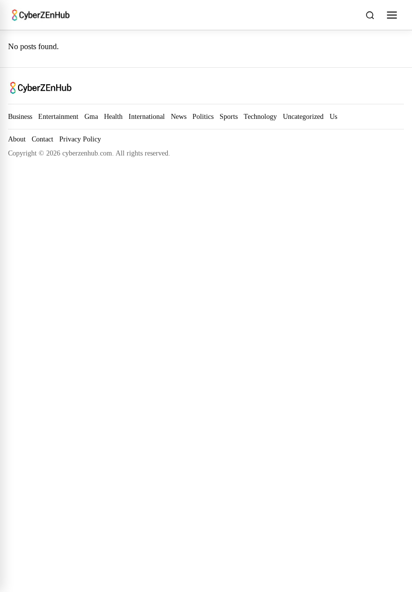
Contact (42, 139)
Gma (91, 116)
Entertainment (58, 116)
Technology (260, 116)
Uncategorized (303, 116)
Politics (203, 116)
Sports (229, 116)
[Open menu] (392, 15)
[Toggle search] (370, 15)
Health (113, 116)
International (147, 116)
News (178, 116)
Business (20, 116)
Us (333, 116)
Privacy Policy (80, 139)
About (17, 139)
